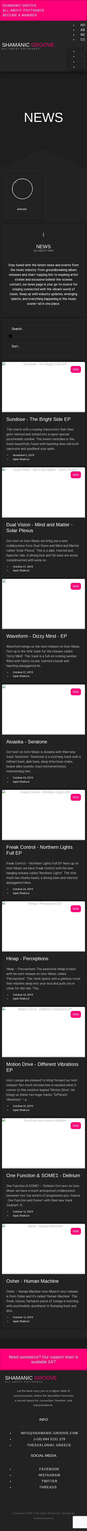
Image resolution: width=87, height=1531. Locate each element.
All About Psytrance (21, 49)
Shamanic (28, 45)
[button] (76, 44)
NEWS (43, 117)
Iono (76, 369)
